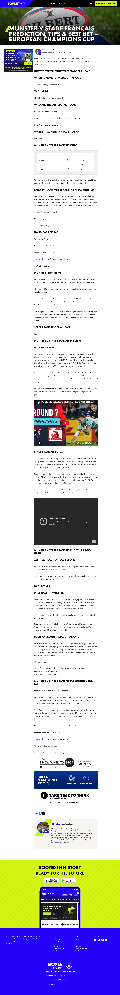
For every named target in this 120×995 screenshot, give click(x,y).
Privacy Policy (78, 946)
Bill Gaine (46, 50)
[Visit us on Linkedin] (106, 939)
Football (49, 4)
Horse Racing (63, 4)
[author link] (37, 51)
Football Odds (57, 942)
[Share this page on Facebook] (40, 813)
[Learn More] (51, 880)
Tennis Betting (57, 946)
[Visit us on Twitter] (98, 939)
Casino (87, 4)
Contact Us (78, 942)
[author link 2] (43, 827)
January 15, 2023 (63, 630)
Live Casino (56, 951)
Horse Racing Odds (58, 944)
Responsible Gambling (81, 948)
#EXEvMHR (38, 671)
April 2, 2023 (57, 674)
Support (77, 939)
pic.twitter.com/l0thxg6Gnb (82, 627)
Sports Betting (57, 939)
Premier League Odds (59, 948)
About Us (77, 944)
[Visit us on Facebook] (95, 939)
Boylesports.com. (58, 984)
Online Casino (57, 953)
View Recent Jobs (79, 951)
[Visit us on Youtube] (102, 939)
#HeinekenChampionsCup (81, 668)
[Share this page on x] (44, 813)
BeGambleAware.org (68, 976)
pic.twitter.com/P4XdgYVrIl (53, 671)
